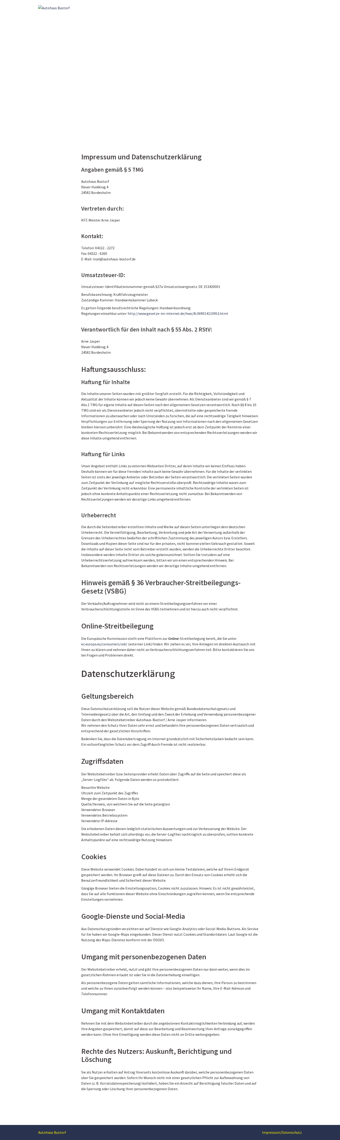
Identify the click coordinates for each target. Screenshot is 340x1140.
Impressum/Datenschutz (282, 1132)
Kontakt (293, 7)
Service (238, 7)
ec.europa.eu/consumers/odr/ (104, 644)
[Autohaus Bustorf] (54, 7)
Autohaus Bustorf (52, 1132)
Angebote (274, 7)
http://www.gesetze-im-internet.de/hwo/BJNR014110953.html (178, 313)
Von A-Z (255, 7)
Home (223, 7)
